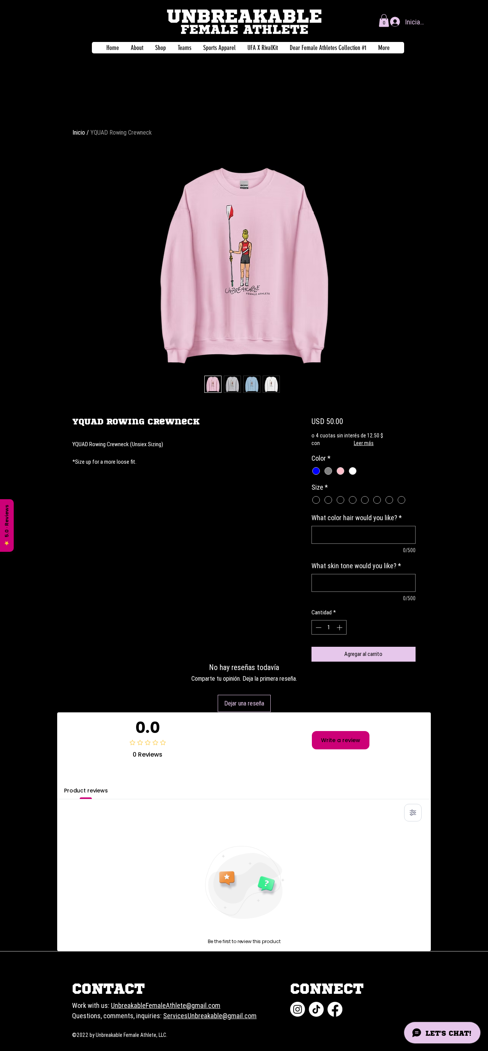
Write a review (340, 740)
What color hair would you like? (356, 517)
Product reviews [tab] (86, 790)
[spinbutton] (329, 627)
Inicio (78, 132)
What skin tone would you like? (356, 565)
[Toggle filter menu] (413, 812)
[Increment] (340, 627)
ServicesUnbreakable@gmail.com (210, 1015)
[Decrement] (318, 627)
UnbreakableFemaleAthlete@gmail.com (165, 1005)
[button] (384, 20)
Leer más (364, 443)
